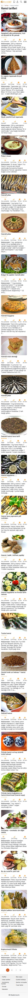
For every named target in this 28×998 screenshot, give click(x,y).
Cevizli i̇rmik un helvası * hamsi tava (13, 673)
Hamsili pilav (6, 195)
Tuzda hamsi (6, 633)
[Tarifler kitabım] (14, 2)
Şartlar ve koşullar (21, 982)
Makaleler (5, 989)
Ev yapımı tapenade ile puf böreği (11, 77)
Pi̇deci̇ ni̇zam (6, 156)
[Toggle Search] (21, 2)
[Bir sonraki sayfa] (16, 970)
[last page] (20, 970)
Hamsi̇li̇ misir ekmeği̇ (9, 357)
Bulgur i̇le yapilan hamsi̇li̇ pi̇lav (12, 275)
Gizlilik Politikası (21, 979)
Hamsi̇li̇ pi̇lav (6, 234)
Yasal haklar (19, 985)
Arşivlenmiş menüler (5, 983)
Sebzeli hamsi (6, 713)
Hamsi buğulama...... (9, 475)
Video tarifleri (6, 979)
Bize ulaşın (19, 977)
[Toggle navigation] (25, 2)
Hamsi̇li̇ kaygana (7, 316)
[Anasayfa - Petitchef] (2, 5)
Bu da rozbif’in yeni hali (10, 871)
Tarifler (4, 977)
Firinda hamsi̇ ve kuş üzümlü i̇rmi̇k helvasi (12, 753)
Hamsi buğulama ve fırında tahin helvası (13, 593)
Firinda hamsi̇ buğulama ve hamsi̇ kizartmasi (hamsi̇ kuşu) (13, 794)
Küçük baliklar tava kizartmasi (12, 910)
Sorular (4, 986)
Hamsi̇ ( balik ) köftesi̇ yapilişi (12, 555)
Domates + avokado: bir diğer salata (12, 831)
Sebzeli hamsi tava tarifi (10, 436)
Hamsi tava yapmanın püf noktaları (11, 517)
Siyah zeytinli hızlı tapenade (12, 117)
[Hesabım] (17, 2)
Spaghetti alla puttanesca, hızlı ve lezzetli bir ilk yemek (13, 34)
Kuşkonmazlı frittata (9, 949)
